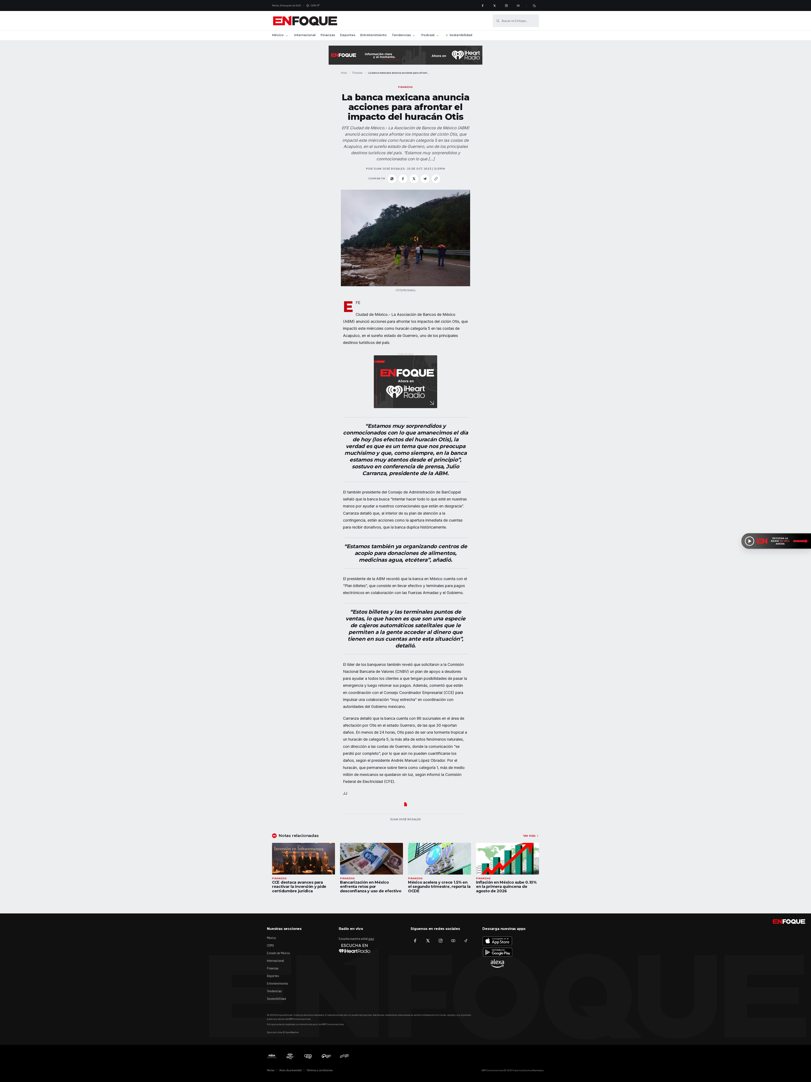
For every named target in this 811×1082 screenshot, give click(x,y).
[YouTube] (518, 5)
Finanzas (328, 35)
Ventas (271, 1070)
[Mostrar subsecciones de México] (286, 35)
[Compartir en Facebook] (403, 178)
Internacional (305, 35)
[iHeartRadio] (354, 948)
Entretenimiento (373, 35)
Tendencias (401, 35)
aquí (371, 938)
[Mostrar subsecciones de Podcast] (437, 35)
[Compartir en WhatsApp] (392, 178)
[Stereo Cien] (326, 1056)
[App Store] (497, 940)
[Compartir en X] (414, 178)
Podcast (428, 35)
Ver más (529, 836)
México (278, 35)
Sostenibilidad (460, 35)
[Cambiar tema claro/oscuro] (534, 5)
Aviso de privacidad (290, 1070)
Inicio (344, 72)
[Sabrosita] (344, 1056)
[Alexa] (497, 963)
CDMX (270, 945)
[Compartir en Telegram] (425, 178)
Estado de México (278, 953)
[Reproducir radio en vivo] (749, 541)
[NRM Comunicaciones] (272, 1056)
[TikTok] (466, 940)
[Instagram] (506, 5)
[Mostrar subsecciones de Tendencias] (413, 35)
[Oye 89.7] (308, 1056)
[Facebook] (482, 5)
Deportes (347, 35)
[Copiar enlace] (436, 178)
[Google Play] (497, 952)
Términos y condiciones (319, 1070)
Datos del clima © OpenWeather (283, 1032)
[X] (494, 5)
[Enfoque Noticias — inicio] (305, 20)
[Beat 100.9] (290, 1056)
